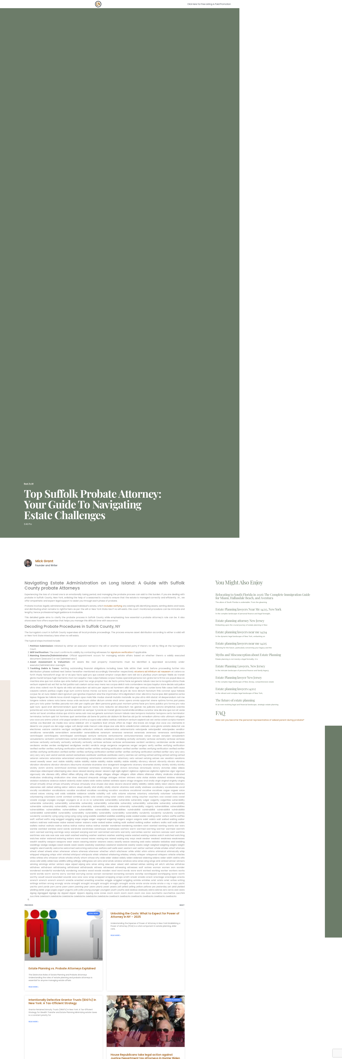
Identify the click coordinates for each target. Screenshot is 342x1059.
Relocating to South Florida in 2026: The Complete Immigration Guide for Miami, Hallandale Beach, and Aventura (262, 596)
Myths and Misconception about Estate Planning (248, 654)
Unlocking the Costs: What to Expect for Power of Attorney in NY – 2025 (145, 915)
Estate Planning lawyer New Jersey (238, 677)
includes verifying (113, 605)
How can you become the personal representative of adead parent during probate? (259, 720)
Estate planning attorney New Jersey (239, 620)
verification (127, 652)
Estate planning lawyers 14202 (235, 689)
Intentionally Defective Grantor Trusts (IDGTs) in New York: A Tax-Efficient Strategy (62, 1001)
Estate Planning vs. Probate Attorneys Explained (62, 968)
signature (116, 652)
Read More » (34, 987)
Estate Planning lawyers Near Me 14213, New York (248, 609)
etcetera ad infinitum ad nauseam (152, 671)
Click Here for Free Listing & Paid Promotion (209, 4)
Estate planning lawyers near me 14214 (241, 632)
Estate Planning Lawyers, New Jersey (240, 666)
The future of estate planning (235, 700)
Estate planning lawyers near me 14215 (241, 643)
